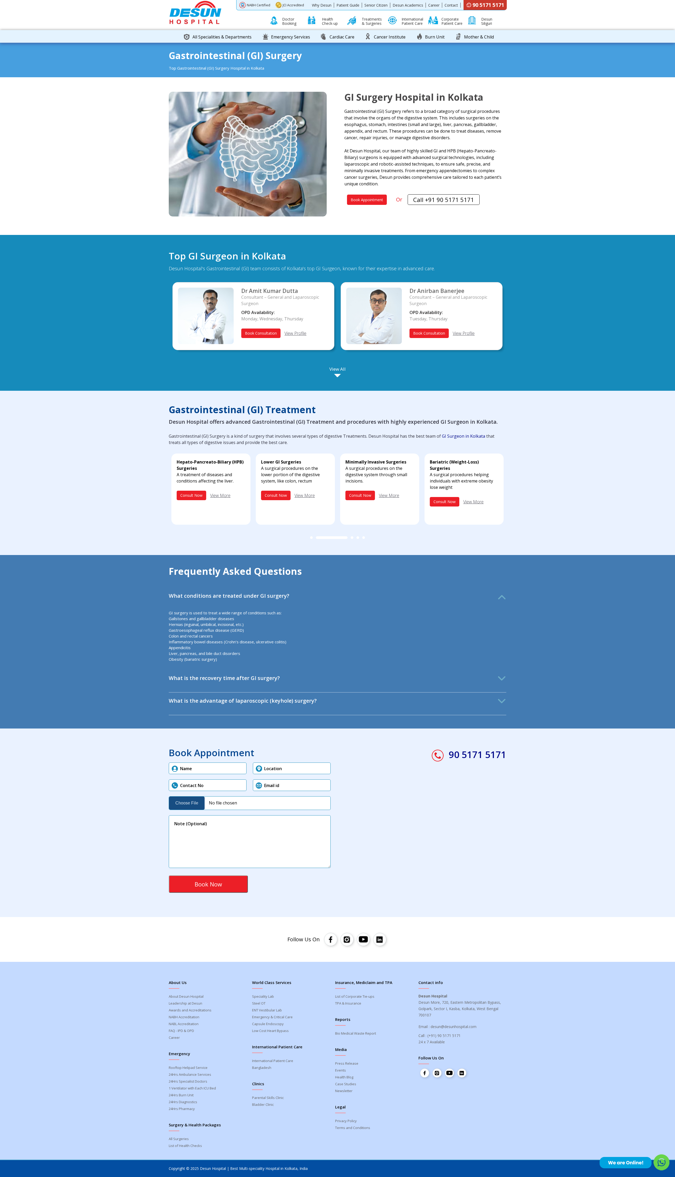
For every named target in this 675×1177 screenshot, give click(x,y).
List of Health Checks (185, 1145)
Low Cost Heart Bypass (270, 1030)
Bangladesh (261, 1067)
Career (434, 5)
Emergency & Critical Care (272, 1017)
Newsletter (344, 1090)
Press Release (346, 1063)
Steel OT (259, 1003)
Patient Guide (347, 5)
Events (340, 1070)
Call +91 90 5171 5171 (443, 200)
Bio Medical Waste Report (355, 1033)
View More (220, 495)
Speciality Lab (263, 996)
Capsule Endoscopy (268, 1023)
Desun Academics (408, 5)
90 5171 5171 (488, 4)
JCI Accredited (293, 5)
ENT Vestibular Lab (267, 1010)
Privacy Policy (346, 1120)
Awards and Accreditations (190, 1010)
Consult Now (191, 495)
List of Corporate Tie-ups (354, 996)
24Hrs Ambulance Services (190, 1074)
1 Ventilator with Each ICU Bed (192, 1088)
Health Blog (344, 1077)
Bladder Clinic (263, 1104)
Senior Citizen (376, 5)
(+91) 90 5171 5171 (444, 1035)
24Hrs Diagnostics (183, 1101)
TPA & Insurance (348, 1003)
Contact (451, 5)
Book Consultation (261, 333)
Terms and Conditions (352, 1127)
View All (337, 369)
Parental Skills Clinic (268, 1097)
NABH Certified (258, 5)
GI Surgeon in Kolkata (463, 436)
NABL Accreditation (184, 1023)
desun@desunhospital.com (453, 1026)
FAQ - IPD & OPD (181, 1030)
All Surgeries (179, 1138)
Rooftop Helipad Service (188, 1067)
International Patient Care (272, 1060)
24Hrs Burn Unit (181, 1095)
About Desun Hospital (186, 996)
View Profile (295, 333)
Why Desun (321, 5)
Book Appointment (367, 199)
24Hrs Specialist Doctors (188, 1081)
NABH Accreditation (184, 1017)
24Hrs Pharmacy (182, 1108)
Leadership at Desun (185, 1003)
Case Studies (345, 1084)
